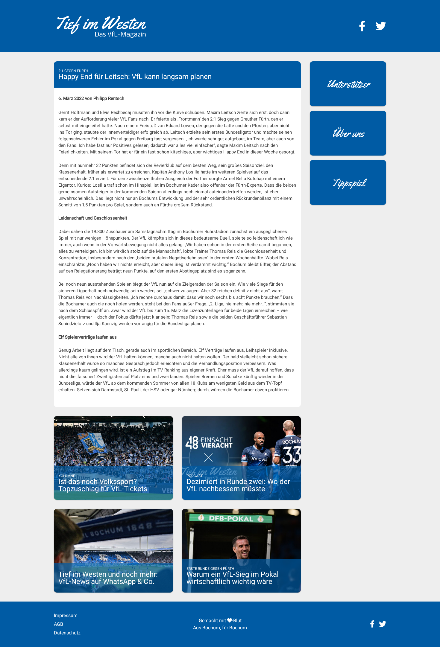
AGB (58, 624)
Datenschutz (67, 633)
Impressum (66, 615)
